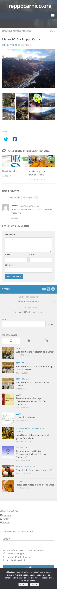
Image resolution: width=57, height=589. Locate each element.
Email (32, 254)
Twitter (5, 519)
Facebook (6, 515)
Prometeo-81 (10, 45)
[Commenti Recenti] (46, 341)
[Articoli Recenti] (11, 341)
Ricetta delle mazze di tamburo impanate (35, 484)
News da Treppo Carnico (16, 31)
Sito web (9, 265)
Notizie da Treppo (15, 553)
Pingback (31, 197)
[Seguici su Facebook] (53, 289)
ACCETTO (23, 584)
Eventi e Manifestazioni (18, 557)
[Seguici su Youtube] (43, 289)
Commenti (13, 197)
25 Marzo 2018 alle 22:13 (31, 206)
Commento (10, 234)
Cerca (4, 319)
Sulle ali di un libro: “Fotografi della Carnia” (35, 351)
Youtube (6, 522)
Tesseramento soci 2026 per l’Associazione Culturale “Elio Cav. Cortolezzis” (31, 401)
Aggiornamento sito (24, 429)
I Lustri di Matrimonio (25, 417)
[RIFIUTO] (53, 578)
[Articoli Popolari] (28, 341)
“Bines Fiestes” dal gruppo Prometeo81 (34, 470)
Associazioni (21, 448)
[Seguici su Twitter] (48, 289)
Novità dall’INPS (9, 171)
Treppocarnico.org (28, 5)
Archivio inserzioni (15, 560)
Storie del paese (23, 348)
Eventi (18, 395)
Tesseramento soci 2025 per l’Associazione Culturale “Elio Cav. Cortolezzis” (31, 454)
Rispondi (14, 217)
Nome (8, 254)
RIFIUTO (34, 584)
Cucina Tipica (21, 481)
